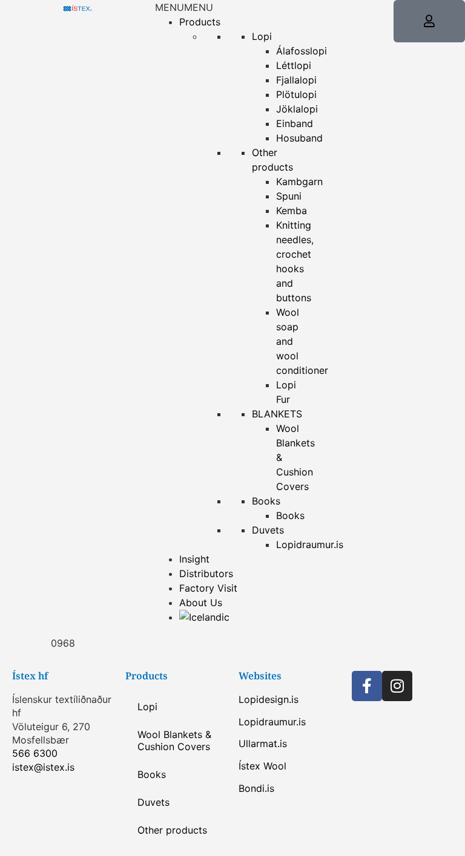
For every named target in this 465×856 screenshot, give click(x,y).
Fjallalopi (296, 80)
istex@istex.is (43, 767)
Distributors (206, 573)
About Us (200, 602)
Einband (294, 123)
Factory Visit (208, 588)
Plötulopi (296, 94)
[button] (184, 7)
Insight (194, 559)
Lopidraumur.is (272, 722)
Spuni (289, 196)
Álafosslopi (301, 51)
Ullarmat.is (263, 743)
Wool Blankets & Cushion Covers (174, 740)
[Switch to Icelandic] (204, 617)
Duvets (268, 530)
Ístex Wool (262, 766)
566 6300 (35, 753)
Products (199, 22)
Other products (172, 830)
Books (266, 501)
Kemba (291, 210)
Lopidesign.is (268, 699)
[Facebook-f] (367, 686)
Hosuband (299, 138)
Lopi (262, 36)
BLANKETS (277, 414)
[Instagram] (397, 686)
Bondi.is (256, 788)
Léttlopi (293, 65)
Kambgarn (299, 181)
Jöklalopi (297, 109)
